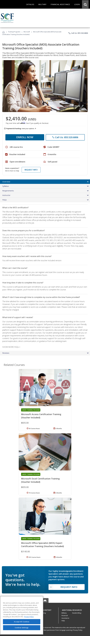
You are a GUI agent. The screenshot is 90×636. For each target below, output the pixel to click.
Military (64, 613)
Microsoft (27, 32)
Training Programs (14, 32)
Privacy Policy (77, 630)
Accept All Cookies (21, 622)
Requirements (8, 190)
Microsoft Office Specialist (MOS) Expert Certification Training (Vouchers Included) (42, 545)
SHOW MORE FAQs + (11, 347)
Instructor (6, 195)
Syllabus (5, 186)
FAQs (4, 200)
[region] (21, 615)
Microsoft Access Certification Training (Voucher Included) (41, 416)
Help (63, 621)
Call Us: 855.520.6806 (78, 33)
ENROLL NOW (24, 137)
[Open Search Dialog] (85, 4)
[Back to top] (45, 609)
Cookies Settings (22, 628)
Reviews (5, 353)
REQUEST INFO (31, 169)
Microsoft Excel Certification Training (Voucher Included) (40, 480)
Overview (6, 181)
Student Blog (76, 613)
